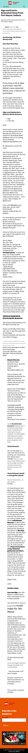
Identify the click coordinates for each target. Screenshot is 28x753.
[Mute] (22, 743)
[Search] (24, 6)
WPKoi (18, 751)
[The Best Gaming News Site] (14, 3)
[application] (14, 738)
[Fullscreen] (24, 743)
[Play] (3, 743)
